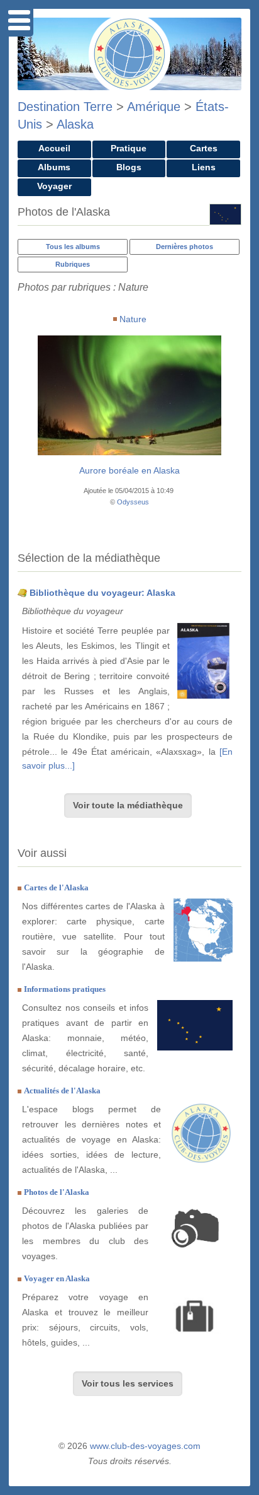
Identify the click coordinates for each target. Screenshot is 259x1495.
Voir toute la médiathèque (128, 805)
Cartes (204, 148)
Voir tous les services (128, 1383)
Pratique (128, 148)
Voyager (54, 186)
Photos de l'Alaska (56, 1192)
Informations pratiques (65, 989)
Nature (132, 319)
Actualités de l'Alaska (62, 1090)
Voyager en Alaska (57, 1278)
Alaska (75, 124)
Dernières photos (184, 246)
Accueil (54, 148)
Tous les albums (73, 246)
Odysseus (133, 502)
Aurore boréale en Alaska (129, 470)
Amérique (153, 106)
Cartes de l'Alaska (56, 887)
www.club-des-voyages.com (145, 1446)
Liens (204, 167)
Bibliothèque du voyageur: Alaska (102, 593)
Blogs (128, 167)
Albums (54, 167)
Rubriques (72, 264)
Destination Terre (65, 106)
